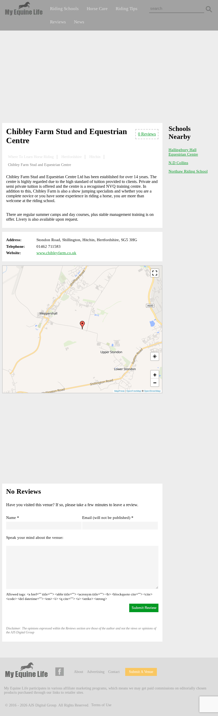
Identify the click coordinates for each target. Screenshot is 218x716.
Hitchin (94, 157)
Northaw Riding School (188, 171)
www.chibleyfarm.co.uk (56, 253)
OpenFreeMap (133, 391)
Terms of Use (101, 705)
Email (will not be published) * (107, 517)
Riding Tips (126, 8)
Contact (114, 672)
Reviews (58, 21)
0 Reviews (147, 134)
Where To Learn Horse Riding (31, 157)
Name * (12, 517)
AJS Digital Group (42, 705)
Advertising (95, 672)
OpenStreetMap (152, 391)
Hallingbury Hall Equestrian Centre (183, 152)
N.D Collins (178, 163)
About (78, 672)
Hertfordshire (71, 157)
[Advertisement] (109, 78)
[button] (82, 325)
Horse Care (97, 8)
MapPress (119, 391)
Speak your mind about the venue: (34, 537)
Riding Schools (64, 8)
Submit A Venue (141, 672)
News (79, 21)
